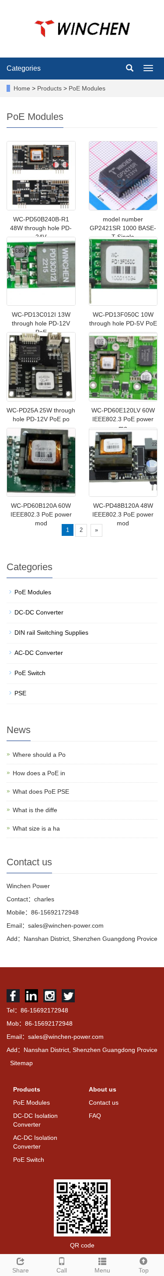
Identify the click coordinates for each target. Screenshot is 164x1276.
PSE (20, 693)
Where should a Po (39, 754)
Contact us (104, 1102)
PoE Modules (86, 88)
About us (102, 1089)
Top (144, 1270)
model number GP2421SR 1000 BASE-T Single (123, 228)
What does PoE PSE (41, 791)
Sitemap (21, 1062)
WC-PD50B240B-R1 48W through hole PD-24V (41, 228)
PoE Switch (29, 672)
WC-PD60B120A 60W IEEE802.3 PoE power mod (41, 514)
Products (50, 88)
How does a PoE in (39, 773)
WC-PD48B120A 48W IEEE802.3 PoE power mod (123, 514)
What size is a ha (36, 828)
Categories (24, 68)
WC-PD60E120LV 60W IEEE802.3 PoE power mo (123, 419)
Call (61, 1270)
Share (20, 1270)
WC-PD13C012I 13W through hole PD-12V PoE (41, 323)
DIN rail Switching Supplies (51, 632)
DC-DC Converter (38, 612)
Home (22, 88)
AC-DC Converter (38, 652)
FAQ (95, 1115)
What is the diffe (35, 809)
